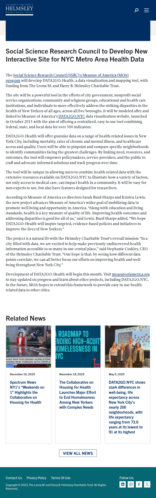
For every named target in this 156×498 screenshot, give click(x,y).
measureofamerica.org (131, 274)
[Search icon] (136, 10)
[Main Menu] (146, 10)
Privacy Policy (36, 478)
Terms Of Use (60, 478)
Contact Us (14, 478)
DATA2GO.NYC (71, 116)
